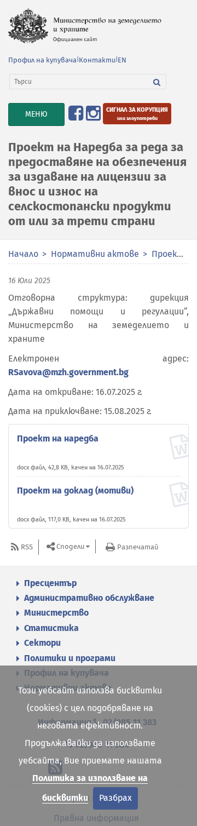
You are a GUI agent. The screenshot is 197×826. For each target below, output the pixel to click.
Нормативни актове (95, 254)
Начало (23, 254)
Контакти (97, 60)
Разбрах (115, 798)
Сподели (70, 546)
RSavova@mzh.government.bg (68, 372)
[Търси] (157, 81)
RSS (27, 547)
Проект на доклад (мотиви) (75, 490)
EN (122, 60)
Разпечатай (137, 547)
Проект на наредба (58, 438)
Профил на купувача (42, 60)
